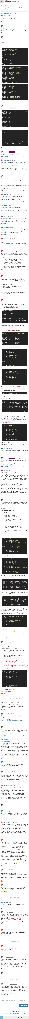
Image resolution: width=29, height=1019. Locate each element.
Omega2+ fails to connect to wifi (18, 162)
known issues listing (9, 464)
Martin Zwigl (6, 804)
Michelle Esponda (7, 702)
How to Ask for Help (21, 1013)
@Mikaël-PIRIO (4, 450)
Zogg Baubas (6, 13)
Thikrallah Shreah (7, 822)
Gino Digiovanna (7, 785)
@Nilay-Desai (4, 914)
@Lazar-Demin (4, 162)
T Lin (4, 470)
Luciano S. (6, 25)
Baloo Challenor (7, 984)
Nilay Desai (6, 762)
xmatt (5, 36)
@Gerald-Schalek (5, 243)
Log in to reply (23, 1005)
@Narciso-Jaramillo (5, 741)
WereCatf (5, 205)
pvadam (5, 642)
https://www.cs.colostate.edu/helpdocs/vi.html (11, 720)
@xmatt (2, 240)
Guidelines (5, 1013)
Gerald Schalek (7, 227)
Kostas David (6, 160)
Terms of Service (12, 1013)
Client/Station (6, 609)
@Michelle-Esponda (5, 715)
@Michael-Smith (4, 764)
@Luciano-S (3, 108)
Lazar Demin (6, 151)
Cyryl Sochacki (6, 930)
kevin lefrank (6, 771)
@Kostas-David (4, 218)
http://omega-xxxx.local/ (13, 416)
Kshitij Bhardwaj (7, 448)
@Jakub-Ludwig (4, 871)
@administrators (24, 950)
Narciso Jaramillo (7, 726)
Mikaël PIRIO (6, 299)
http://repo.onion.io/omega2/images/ (9, 29)
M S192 (5, 869)
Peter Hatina (6, 500)
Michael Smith (6, 739)
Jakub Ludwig (6, 840)
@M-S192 (3, 887)
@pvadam (3, 948)
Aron (4, 957)
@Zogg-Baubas (4, 28)
